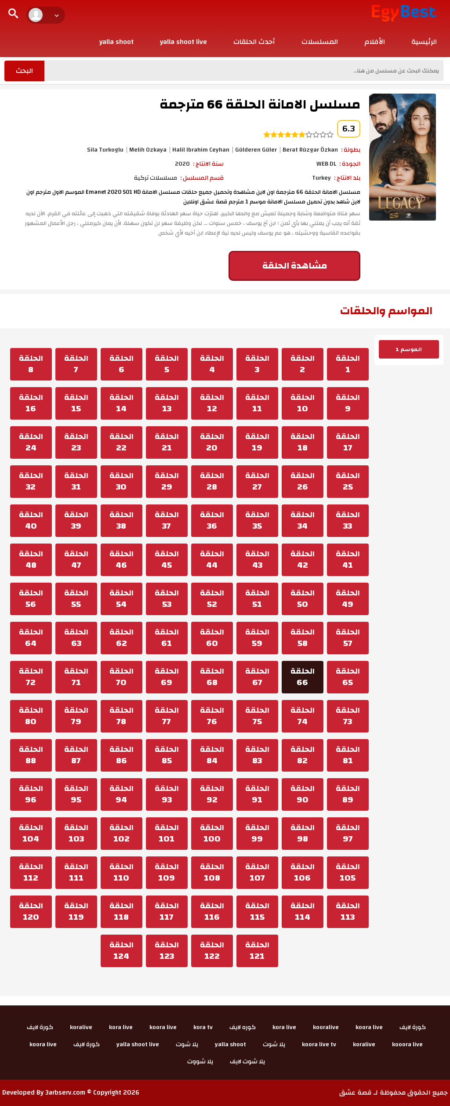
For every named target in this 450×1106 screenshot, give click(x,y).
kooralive (326, 1027)
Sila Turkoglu (105, 150)
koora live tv (319, 1044)
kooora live (407, 1044)
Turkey (321, 178)
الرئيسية (424, 41)
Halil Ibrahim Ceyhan (200, 150)
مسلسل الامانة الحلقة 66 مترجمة (260, 104)
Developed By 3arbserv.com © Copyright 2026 (70, 1093)
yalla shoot (116, 41)
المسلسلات (319, 41)
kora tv (203, 1027)
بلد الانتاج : (347, 178)
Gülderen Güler (256, 150)
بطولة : (350, 150)
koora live (369, 1027)
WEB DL (326, 164)
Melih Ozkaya (148, 150)
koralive (81, 1027)
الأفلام (374, 41)
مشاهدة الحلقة (294, 265)
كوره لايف (242, 1027)
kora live (284, 1027)
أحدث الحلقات (254, 41)
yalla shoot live (183, 41)
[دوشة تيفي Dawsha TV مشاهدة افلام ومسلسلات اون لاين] (404, 12)
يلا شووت (200, 1061)
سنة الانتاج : (208, 164)
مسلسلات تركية (155, 178)
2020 (182, 164)
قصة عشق (355, 1093)
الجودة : (349, 164)
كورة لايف (412, 1027)
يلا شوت (274, 1044)
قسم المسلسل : (202, 178)
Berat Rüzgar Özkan (310, 150)
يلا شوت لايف (247, 1061)
